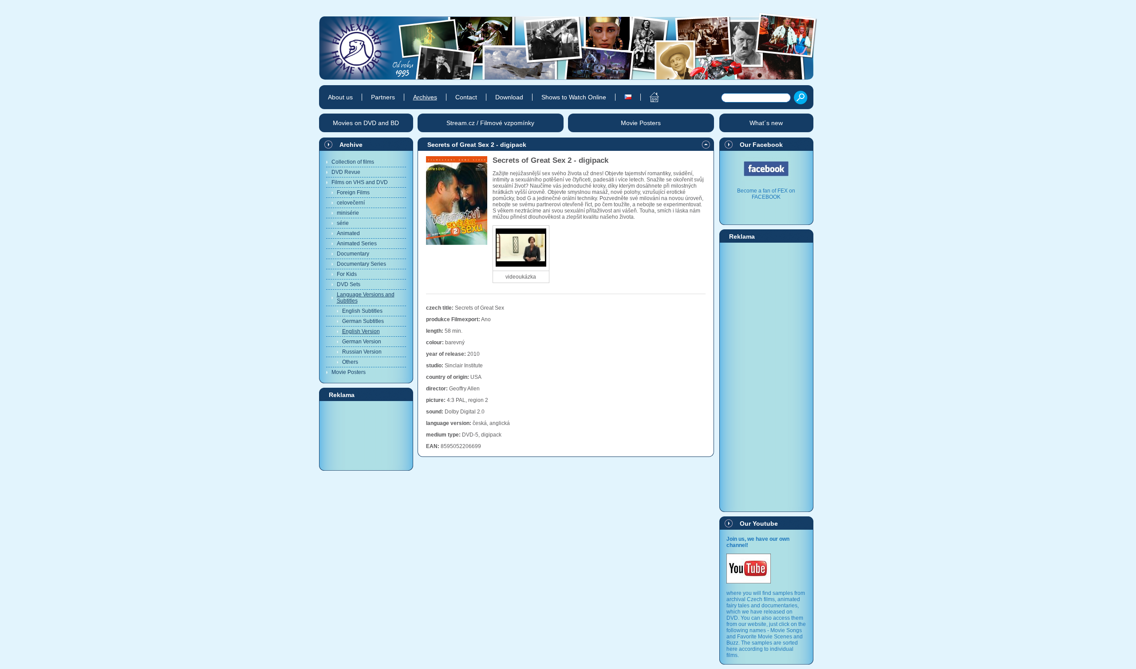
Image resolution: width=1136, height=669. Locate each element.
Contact (466, 97)
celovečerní (351, 203)
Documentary (353, 254)
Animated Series (357, 243)
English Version (361, 331)
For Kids (347, 274)
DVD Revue (345, 172)
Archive (351, 144)
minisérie (348, 213)
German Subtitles (363, 321)
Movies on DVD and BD (366, 122)
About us (340, 97)
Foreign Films (353, 192)
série (343, 223)
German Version (361, 341)
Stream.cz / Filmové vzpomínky (490, 122)
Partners (383, 97)
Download (509, 97)
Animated (348, 233)
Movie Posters (348, 372)
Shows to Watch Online (573, 97)
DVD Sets (348, 284)
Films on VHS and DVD (359, 182)
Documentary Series (361, 264)
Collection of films (352, 162)
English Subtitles (362, 311)
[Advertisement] (366, 435)
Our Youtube (759, 523)
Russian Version (362, 352)
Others (350, 362)
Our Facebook (761, 144)
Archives (425, 97)
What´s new (766, 122)
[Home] (649, 97)
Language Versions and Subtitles (365, 297)
